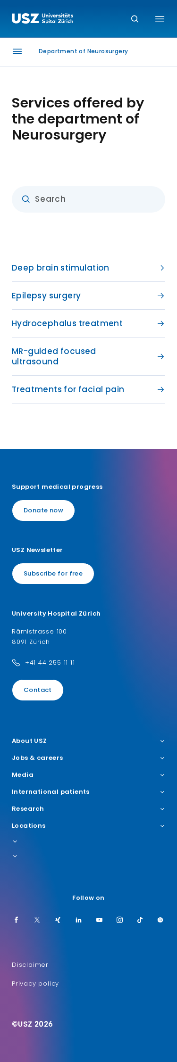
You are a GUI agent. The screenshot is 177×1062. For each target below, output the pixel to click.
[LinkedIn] (79, 920)
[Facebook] (16, 920)
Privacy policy (35, 983)
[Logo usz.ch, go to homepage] (42, 19)
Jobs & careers (37, 758)
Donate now (43, 510)
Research (28, 809)
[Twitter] (37, 920)
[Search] (134, 19)
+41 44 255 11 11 (50, 662)
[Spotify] (160, 920)
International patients (51, 792)
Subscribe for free (53, 573)
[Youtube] (99, 920)
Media (23, 775)
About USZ (29, 741)
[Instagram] (120, 920)
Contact (38, 689)
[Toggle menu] (159, 19)
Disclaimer (30, 964)
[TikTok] (140, 920)
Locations (29, 826)
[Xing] (58, 920)
